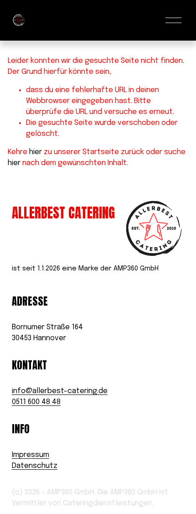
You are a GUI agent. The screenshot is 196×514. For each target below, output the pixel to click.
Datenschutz (34, 466)
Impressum (30, 455)
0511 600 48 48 (36, 402)
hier (35, 152)
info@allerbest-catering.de (60, 391)
